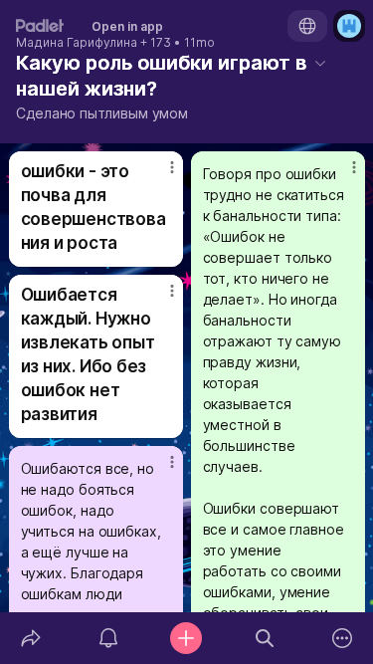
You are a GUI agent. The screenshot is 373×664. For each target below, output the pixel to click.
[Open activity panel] (108, 638)
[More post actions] (159, 175)
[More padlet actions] (342, 638)
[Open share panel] (31, 638)
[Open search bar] (264, 638)
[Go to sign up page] (349, 26)
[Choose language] (307, 26)
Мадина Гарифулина (76, 43)
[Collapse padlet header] (320, 63)
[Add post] (186, 638)
